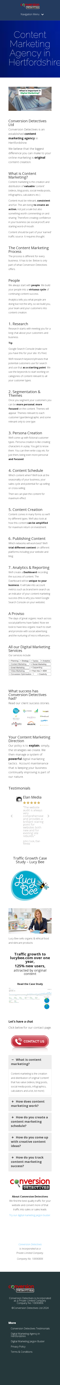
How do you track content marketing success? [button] (27, 1161)
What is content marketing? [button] (26, 1062)
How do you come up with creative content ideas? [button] (29, 1141)
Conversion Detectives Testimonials (30, 1328)
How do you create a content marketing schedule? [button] (29, 1121)
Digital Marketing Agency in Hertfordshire (25, 1335)
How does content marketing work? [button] (28, 1103)
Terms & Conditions (21, 1351)
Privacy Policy (18, 1346)
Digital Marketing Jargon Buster (28, 1341)
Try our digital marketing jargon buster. (30, 1215)
